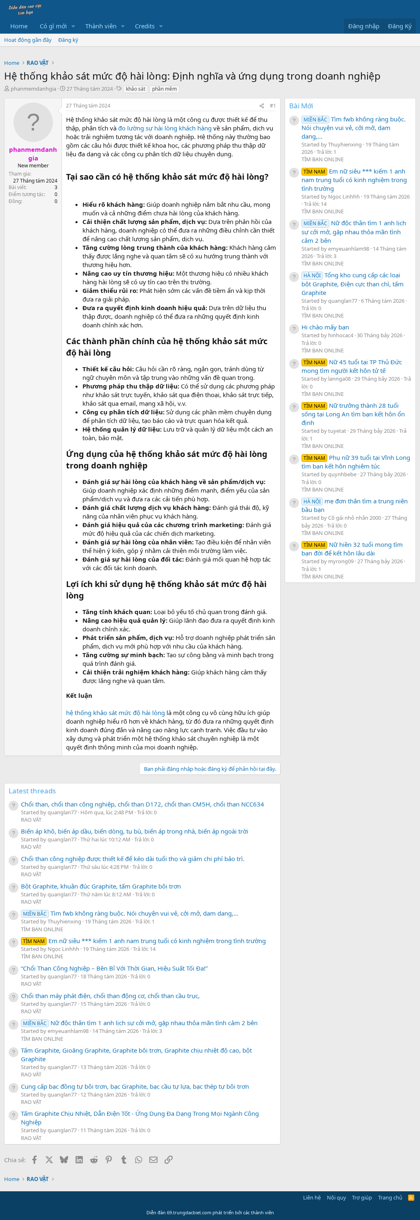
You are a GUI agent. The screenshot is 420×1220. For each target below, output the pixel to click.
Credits (145, 26)
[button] (73, 26)
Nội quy (336, 1197)
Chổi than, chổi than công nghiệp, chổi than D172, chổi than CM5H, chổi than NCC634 (142, 804)
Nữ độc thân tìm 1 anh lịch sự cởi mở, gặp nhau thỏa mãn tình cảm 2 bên (140, 1023)
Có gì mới (53, 26)
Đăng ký (68, 39)
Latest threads (32, 790)
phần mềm (164, 88)
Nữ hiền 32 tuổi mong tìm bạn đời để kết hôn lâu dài (352, 548)
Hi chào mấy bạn (325, 327)
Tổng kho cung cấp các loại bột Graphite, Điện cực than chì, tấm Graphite (352, 283)
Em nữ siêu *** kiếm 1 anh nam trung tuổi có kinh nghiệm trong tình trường (144, 941)
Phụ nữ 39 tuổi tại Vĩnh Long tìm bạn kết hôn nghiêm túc (355, 461)
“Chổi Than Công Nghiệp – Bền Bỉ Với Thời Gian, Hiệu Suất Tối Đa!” (114, 968)
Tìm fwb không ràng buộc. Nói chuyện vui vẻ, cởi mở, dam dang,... (130, 913)
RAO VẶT (31, 819)
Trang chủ (390, 1197)
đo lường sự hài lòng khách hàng (165, 128)
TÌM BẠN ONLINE (42, 929)
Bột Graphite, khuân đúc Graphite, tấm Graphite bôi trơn (101, 886)
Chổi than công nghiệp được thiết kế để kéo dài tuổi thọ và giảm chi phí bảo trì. (132, 858)
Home (18, 26)
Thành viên (100, 26)
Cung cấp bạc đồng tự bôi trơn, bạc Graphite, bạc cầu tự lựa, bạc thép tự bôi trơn (135, 1086)
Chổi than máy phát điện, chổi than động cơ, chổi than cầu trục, (110, 996)
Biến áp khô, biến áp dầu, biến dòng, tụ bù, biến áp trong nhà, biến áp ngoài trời (134, 831)
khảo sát (135, 88)
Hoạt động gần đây (28, 39)
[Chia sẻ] (261, 106)
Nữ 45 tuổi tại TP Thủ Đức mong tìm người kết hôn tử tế (351, 366)
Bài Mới (301, 105)
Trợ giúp (362, 1197)
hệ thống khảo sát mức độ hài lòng (115, 712)
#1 (273, 105)
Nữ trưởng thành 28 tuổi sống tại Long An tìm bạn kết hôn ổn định (353, 414)
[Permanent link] (70, 189)
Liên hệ (312, 1197)
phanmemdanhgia (33, 88)
